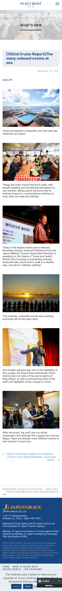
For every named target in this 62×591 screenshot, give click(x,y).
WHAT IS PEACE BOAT (25, 566)
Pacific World (12, 569)
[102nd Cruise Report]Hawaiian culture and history (31, 458)
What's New (31, 25)
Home (6, 566)
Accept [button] (16, 586)
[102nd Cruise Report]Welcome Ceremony (29, 453)
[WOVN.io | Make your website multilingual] (49, 585)
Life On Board (33, 569)
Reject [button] (28, 586)
